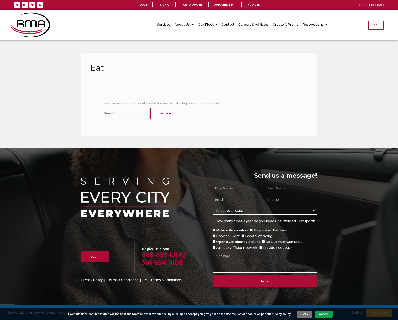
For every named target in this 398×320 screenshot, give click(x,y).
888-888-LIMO (164, 254)
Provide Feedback (278, 248)
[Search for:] (126, 113)
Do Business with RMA (284, 242)
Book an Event (228, 236)
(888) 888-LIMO (371, 5)
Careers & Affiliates (253, 24)
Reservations (313, 24)
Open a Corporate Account (238, 242)
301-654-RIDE (162, 262)
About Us (182, 24)
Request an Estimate (270, 230)
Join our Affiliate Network (236, 248)
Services (163, 24)
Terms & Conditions (122, 280)
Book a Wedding (258, 236)
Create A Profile (285, 24)
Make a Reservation (232, 230)
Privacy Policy (92, 280)
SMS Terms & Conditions (162, 280)
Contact (228, 24)
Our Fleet (206, 24)
